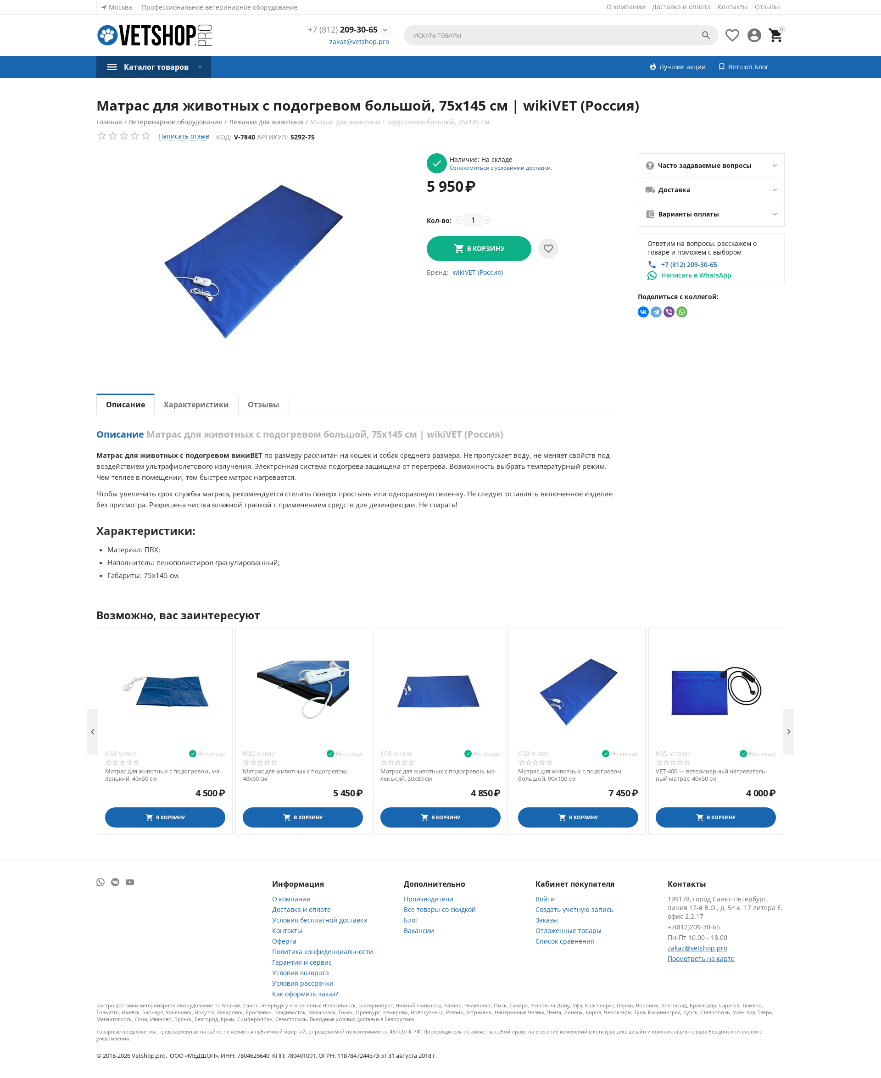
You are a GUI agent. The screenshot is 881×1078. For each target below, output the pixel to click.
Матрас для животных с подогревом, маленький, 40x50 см (163, 775)
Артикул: (272, 137)
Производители (428, 899)
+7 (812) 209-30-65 (689, 264)
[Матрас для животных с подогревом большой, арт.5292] (252, 258)
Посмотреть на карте (701, 958)
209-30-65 (343, 30)
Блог (411, 920)
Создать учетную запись (574, 909)
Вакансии (419, 930)
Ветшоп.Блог (748, 66)
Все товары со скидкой (440, 909)
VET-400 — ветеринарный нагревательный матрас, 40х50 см (711, 775)
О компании (626, 6)
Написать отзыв (183, 136)
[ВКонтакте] (643, 311)
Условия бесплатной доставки (320, 920)
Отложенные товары (568, 930)
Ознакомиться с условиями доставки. (501, 167)
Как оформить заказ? (305, 993)
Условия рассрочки (303, 983)
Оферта (284, 941)
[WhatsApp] (681, 311)
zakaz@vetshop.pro (359, 41)
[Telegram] (656, 311)
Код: (224, 137)
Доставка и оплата (681, 6)
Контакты (733, 6)
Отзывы (767, 6)
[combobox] (561, 35)
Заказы (546, 920)
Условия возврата (300, 972)
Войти (545, 899)
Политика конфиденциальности (322, 951)
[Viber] (669, 311)
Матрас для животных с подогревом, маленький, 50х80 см (438, 775)
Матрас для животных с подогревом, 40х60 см (295, 775)
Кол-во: (439, 220)
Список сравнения (564, 941)
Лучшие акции (682, 66)
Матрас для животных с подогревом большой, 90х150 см (570, 775)
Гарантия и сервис (302, 962)
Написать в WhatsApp (696, 275)
